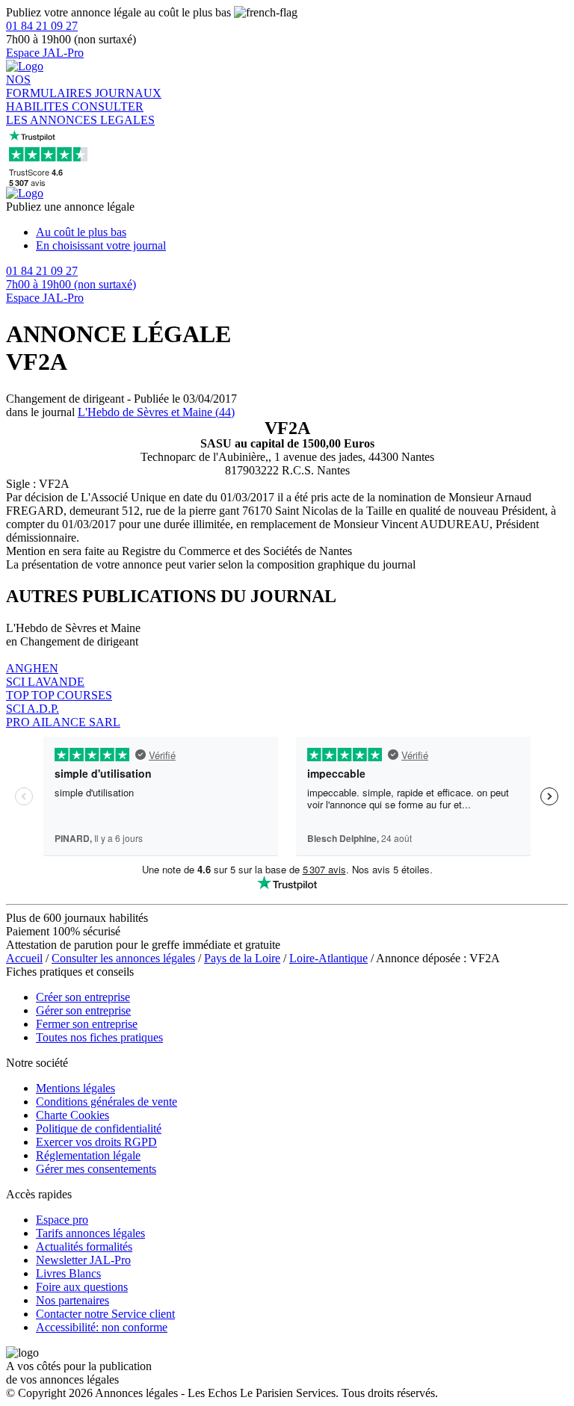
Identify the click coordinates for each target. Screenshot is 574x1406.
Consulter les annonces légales (123, 958)
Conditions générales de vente (106, 1101)
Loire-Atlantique (328, 958)
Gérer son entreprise (83, 1010)
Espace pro (62, 1219)
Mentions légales (75, 1088)
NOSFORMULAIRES (50, 86)
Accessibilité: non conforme (101, 1327)
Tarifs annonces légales (90, 1233)
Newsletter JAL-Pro (83, 1260)
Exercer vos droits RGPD (96, 1142)
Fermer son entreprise (87, 1024)
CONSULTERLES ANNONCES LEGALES (80, 113)
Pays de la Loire (242, 958)
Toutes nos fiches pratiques (99, 1037)
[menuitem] (302, 232)
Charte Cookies (72, 1115)
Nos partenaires (72, 1300)
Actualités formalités (84, 1246)
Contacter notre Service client (105, 1313)
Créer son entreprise (83, 997)
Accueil (24, 958)
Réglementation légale (88, 1155)
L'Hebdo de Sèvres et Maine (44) (156, 412)
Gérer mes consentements (96, 1168)
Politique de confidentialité (98, 1128)
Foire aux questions (82, 1286)
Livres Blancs (68, 1273)
